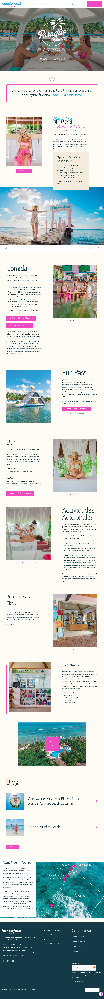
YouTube (13, 961)
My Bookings (82, 4)
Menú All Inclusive (49, 934)
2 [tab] (73, 320)
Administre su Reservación (52, 930)
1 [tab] (70, 320)
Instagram (8, 961)
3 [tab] (28, 562)
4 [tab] (80, 320)
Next (97, 248)
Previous (90, 248)
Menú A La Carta (49, 939)
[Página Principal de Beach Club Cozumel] (11, 4)
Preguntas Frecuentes (51, 943)
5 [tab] (35, 562)
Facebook (3, 961)
